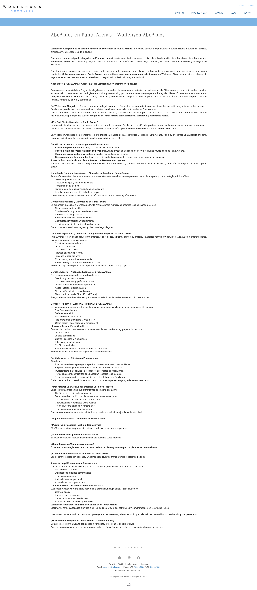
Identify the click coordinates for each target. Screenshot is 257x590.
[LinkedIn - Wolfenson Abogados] (119, 557)
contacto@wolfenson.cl (112, 567)
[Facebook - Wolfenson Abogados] (138, 557)
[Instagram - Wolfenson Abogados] (129, 557)
